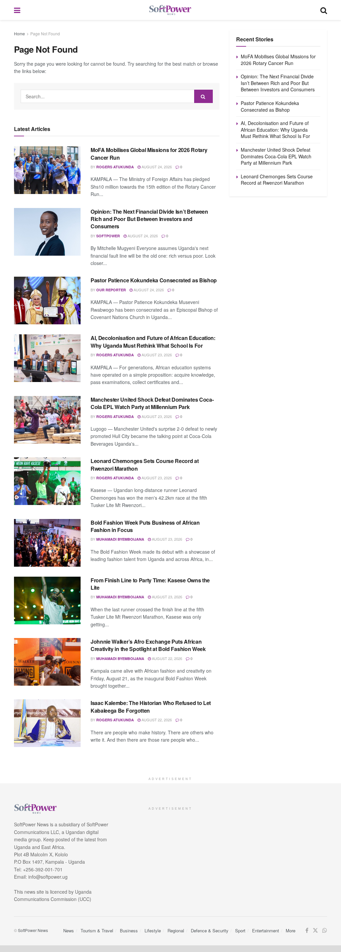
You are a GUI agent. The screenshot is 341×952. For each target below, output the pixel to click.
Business (129, 930)
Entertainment (265, 930)
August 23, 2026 (156, 354)
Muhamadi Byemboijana (120, 539)
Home (19, 33)
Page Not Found (45, 33)
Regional (176, 930)
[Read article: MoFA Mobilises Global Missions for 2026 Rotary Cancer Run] (47, 170)
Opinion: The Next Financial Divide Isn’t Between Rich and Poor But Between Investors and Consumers (149, 219)
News (68, 930)
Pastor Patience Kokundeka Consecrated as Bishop (154, 280)
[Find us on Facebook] (306, 930)
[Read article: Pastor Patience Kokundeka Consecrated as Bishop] (47, 300)
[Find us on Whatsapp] (324, 930)
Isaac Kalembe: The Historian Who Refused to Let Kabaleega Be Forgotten (151, 706)
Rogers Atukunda (115, 166)
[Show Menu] (17, 10)
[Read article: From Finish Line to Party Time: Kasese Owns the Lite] (47, 600)
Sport (240, 930)
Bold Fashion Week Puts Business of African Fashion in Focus (145, 526)
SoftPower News (33, 930)
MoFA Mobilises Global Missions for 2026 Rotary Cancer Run (149, 153)
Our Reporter (111, 289)
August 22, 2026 (166, 658)
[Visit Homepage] (170, 10)
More (290, 930)
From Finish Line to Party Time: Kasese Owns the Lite (150, 583)
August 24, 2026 (156, 166)
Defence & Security (209, 930)
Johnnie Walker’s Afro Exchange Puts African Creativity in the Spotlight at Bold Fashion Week (148, 645)
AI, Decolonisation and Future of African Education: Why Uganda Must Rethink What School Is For (153, 341)
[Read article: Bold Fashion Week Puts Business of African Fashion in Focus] (47, 543)
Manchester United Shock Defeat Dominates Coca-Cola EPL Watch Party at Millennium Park (152, 403)
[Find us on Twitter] (315, 930)
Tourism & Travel (97, 930)
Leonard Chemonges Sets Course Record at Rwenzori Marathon (145, 464)
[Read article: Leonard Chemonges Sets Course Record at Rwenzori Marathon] (47, 481)
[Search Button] (323, 10)
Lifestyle (153, 930)
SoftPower (108, 235)
